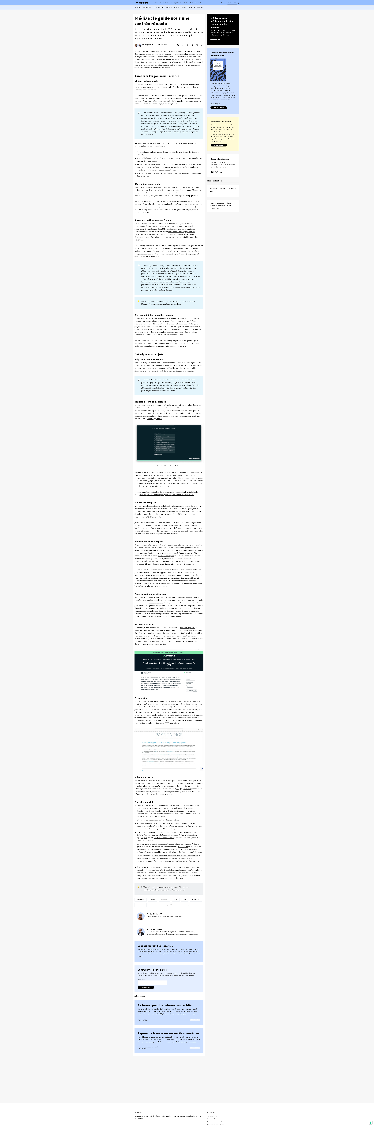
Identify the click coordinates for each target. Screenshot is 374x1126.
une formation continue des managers (162, 237)
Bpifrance (187, 789)
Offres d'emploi (158, 7)
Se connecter (232, 3)
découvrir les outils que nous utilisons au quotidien (176, 98)
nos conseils (193, 826)
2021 (144, 416)
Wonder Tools (142, 158)
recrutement (195, 899)
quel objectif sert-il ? (155, 603)
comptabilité (168, 905)
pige (189, 905)
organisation (164, 899)
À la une (137, 7)
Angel (178, 789)
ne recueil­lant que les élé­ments (148, 639)
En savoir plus (215, 39)
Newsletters (164, 3)
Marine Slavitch (147, 44)
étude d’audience (187, 473)
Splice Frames (142, 173)
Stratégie (200, 7)
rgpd (184, 899)
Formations (195, 1020)
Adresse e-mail (141, 979)
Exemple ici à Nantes (173, 564)
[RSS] (221, 172)
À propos (155, 3)
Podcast (177, 7)
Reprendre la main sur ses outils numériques (169, 1033)
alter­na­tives (149, 641)
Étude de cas (195, 1048)
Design (184, 7)
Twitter (159, 419)
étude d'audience (153, 905)
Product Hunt (142, 152)
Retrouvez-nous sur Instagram (216, 1122)
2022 (140, 416)
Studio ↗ (198, 3)
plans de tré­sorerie (165, 794)
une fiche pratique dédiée (161, 368)
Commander (219, 108)
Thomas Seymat (145, 852)
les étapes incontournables (164, 838)
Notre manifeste (212, 1119)
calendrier (140, 905)
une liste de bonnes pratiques (164, 721)
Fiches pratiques (176, 3)
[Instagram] (216, 172)
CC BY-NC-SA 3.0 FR (191, 949)
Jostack (139, 165)
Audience (169, 7)
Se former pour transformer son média (165, 1005)
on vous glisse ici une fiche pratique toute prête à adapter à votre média (167, 495)
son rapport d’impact (166, 556)
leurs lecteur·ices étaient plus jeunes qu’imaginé (155, 478)
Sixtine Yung (142, 1019)
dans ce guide (183, 847)
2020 (149, 416)
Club (191, 3)
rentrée (152, 899)
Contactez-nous (212, 1116)
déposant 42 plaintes (187, 628)
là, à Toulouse (189, 564)
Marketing (192, 7)
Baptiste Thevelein (160, 44)
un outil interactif (141, 531)
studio (224, 21)
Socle (185, 3)
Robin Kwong (144, 850)
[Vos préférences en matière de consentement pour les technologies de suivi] (370, 1122)
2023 (136, 416)
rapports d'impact (160, 820)
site (143, 715)
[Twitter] (161, 914)
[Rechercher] (222, 2)
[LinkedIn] (212, 172)
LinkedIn (150, 419)
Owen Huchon (142, 1047)
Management (147, 7)
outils (175, 899)
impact (180, 905)
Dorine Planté (153, 1047)
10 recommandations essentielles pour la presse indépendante (175, 856)
